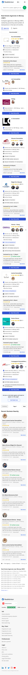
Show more (4, 590)
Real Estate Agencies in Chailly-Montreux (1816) (13, 577)
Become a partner (6, 641)
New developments (6, 633)
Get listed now (14, 400)
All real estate (5, 660)
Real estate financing (7, 635)
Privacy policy (5, 656)
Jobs (3, 652)
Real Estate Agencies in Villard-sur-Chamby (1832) (13, 571)
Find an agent (5, 620)
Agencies (6, 28)
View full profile (15, 73)
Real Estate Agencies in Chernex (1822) (11, 580)
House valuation (6, 614)
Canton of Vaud (16, 563)
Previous (4, 406)
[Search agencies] (24, 7)
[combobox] (14, 7)
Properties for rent (6, 631)
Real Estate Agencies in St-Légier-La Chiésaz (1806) (14, 575)
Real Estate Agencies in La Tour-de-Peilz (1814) (12, 586)
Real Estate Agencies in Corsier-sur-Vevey (11, 588)
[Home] (1, 563)
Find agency (7, 563)
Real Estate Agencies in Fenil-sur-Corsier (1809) (13, 584)
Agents (15, 28)
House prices (5, 618)
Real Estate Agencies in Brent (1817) (10, 573)
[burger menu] (24, 2)
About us (4, 647)
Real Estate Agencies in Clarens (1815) (10, 582)
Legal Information (6, 658)
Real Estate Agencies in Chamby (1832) (11, 578)
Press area (4, 650)
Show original (17, 68)
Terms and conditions (7, 654)
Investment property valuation (9, 616)
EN (18, 2)
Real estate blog (6, 623)
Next (24, 406)
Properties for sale (6, 629)
